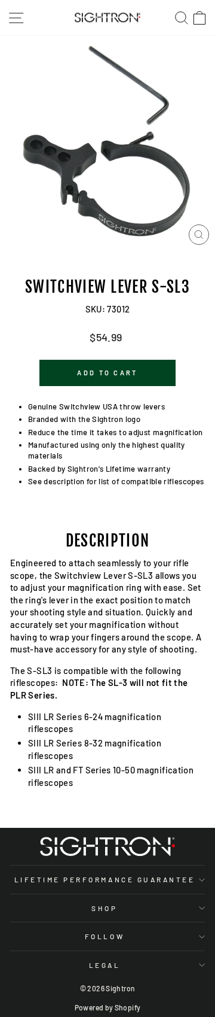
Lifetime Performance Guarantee (104, 879)
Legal (105, 965)
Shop (104, 908)
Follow (104, 936)
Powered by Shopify (108, 1007)
